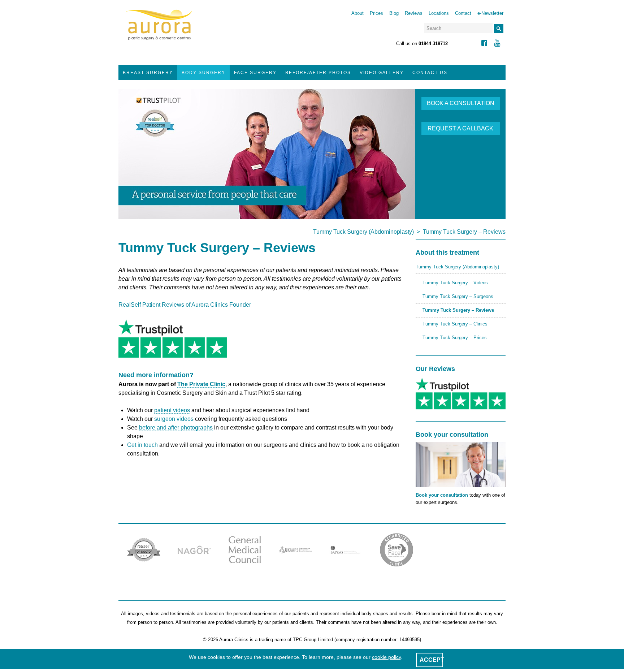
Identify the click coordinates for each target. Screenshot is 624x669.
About (357, 13)
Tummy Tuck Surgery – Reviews (458, 310)
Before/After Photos (318, 72)
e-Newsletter (490, 13)
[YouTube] (497, 44)
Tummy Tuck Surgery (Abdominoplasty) (363, 232)
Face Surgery (255, 72)
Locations (439, 13)
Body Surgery (203, 72)
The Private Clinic (201, 384)
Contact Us (429, 72)
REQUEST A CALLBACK (460, 128)
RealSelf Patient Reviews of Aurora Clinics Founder (184, 305)
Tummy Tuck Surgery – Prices (454, 337)
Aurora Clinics (159, 30)
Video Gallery (382, 72)
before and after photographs (176, 427)
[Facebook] (484, 44)
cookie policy (386, 657)
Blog (394, 13)
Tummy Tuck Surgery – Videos (455, 282)
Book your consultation (442, 495)
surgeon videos (174, 419)
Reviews (413, 13)
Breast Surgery (148, 72)
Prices (376, 13)
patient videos (172, 410)
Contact (463, 13)
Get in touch (142, 445)
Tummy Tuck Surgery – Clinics (455, 324)
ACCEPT (432, 660)
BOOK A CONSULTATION (460, 103)
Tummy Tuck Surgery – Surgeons (457, 296)
